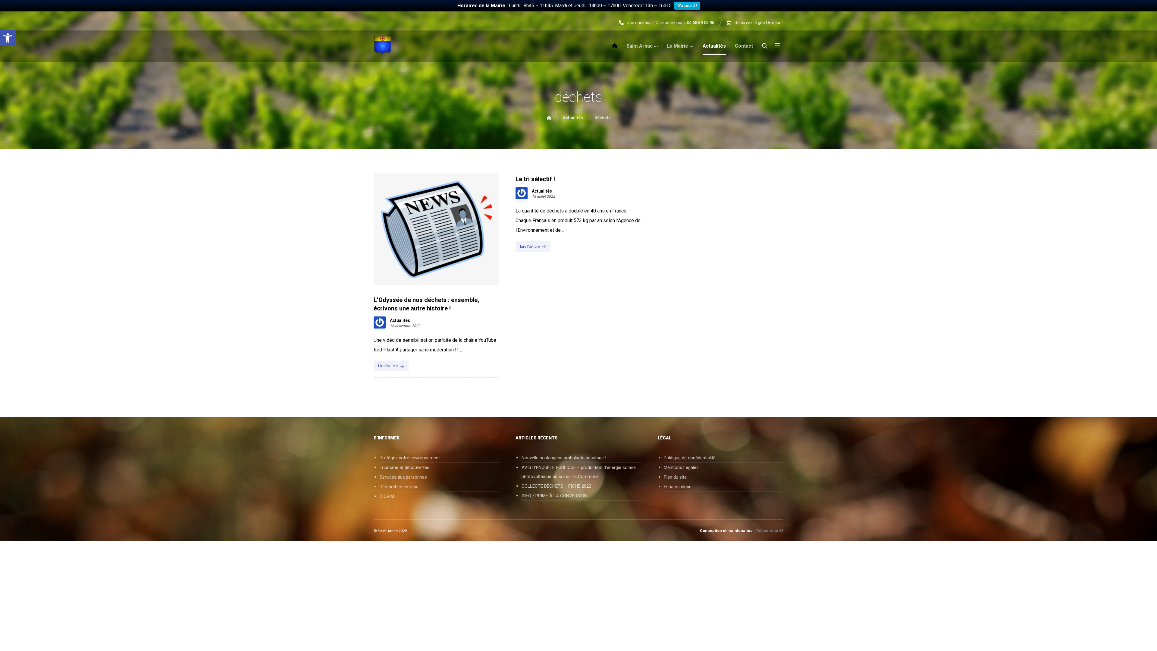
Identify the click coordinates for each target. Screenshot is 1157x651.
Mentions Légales (681, 467)
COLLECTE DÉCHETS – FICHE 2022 (556, 486)
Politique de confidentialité (690, 458)
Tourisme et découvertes (404, 467)
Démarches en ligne (399, 486)
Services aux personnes (403, 477)
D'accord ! (687, 5)
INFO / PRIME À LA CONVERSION (554, 495)
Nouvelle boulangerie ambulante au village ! (564, 458)
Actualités (400, 320)
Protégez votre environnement (410, 458)
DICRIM (387, 496)
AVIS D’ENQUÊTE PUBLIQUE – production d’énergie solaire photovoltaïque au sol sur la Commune (579, 472)
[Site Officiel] (383, 45)
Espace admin (677, 486)
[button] (8, 38)
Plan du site (675, 477)
